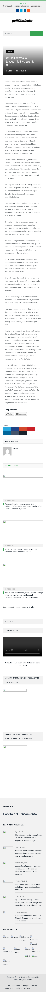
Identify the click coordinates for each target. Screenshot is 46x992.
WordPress (27, 979)
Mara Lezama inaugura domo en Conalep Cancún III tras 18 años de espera (21, 550)
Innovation (9, 988)
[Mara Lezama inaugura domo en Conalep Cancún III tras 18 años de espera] (23, 534)
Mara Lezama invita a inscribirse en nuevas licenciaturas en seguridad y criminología (28, 838)
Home (9, 986)
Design (27, 988)
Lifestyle (25, 986)
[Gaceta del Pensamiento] (23, 20)
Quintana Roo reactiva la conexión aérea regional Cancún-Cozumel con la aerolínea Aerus (23, 6)
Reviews (17, 986)
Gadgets (19, 988)
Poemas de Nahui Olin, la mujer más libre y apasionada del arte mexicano (27, 887)
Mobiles (34, 986)
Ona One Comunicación (30, 977)
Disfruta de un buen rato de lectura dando (23, 663)
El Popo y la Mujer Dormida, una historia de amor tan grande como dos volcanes (29, 918)
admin (10, 71)
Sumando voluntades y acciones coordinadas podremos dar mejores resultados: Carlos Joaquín (28, 870)
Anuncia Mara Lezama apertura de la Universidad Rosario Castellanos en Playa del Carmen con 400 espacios (23, 506)
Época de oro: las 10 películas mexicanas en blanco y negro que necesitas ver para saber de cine (28, 902)
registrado (29, 607)
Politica (10, 51)
